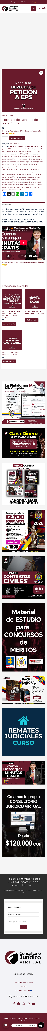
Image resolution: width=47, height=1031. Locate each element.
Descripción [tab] (6, 204)
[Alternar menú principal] (33, 8)
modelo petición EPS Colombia (12, 187)
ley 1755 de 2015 (18, 184)
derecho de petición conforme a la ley (21, 146)
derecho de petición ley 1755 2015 (13, 169)
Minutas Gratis (7, 116)
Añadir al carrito (17, 138)
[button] (23, 2)
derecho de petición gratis (21, 164)
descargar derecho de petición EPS (22, 174)
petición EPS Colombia (31, 187)
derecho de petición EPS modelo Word (27, 156)
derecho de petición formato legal (18, 161)
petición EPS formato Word (11, 190)
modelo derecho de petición (33, 184)
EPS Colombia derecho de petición (19, 179)
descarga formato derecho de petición (15, 172)
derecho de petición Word (33, 169)
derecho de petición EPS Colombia (22, 149)
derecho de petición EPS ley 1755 (17, 154)
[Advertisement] (23, 37)
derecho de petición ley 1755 (28, 167)
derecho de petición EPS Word (12, 159)
